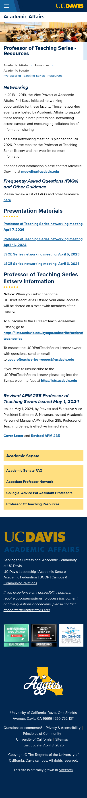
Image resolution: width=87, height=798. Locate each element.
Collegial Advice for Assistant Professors (39, 492)
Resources (42, 65)
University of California (34, 739)
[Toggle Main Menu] (6, 6)
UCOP (44, 577)
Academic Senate (16, 70)
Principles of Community (42, 733)
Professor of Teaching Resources (33, 504)
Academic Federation (20, 577)
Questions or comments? (23, 727)
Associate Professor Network (29, 481)
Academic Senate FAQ (24, 470)
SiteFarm (66, 769)
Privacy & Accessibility (63, 727)
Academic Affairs (24, 16)
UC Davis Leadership (20, 571)
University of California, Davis (33, 712)
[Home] (42, 542)
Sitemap (61, 739)
